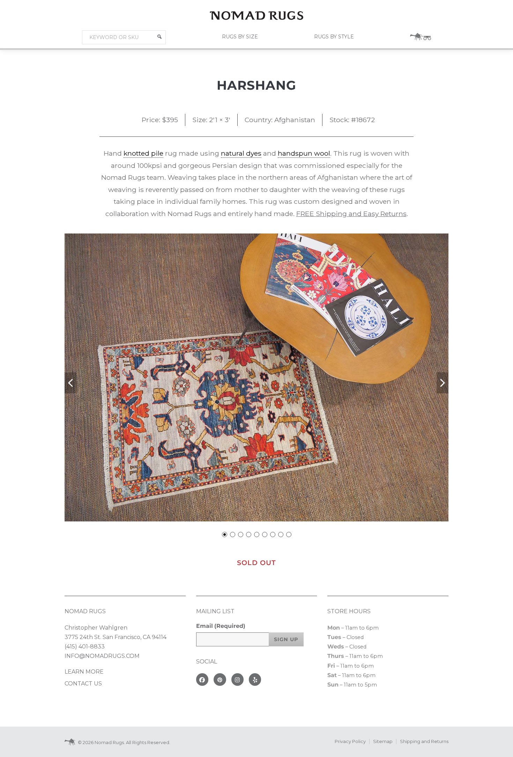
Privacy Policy (350, 741)
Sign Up (286, 639)
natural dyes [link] (241, 153)
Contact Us (83, 683)
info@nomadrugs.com (102, 656)
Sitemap (383, 741)
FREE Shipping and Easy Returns (351, 213)
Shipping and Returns (424, 741)
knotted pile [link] (143, 153)
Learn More (84, 671)
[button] (159, 36)
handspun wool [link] (304, 153)
